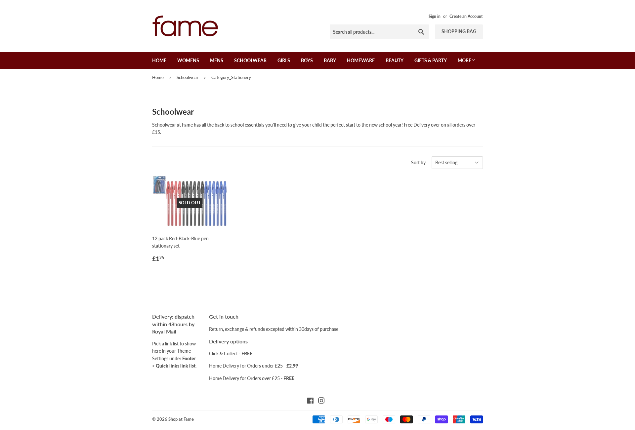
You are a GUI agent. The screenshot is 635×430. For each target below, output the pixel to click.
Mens (216, 60)
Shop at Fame (181, 419)
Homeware (361, 60)
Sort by (418, 162)
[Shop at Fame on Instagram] (321, 401)
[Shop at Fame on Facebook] (310, 401)
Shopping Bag (459, 31)
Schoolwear (250, 60)
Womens (188, 60)
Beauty (394, 60)
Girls (283, 60)
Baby (330, 60)
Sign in (435, 16)
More (464, 60)
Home (159, 60)
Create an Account (466, 16)
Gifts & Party (430, 60)
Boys (307, 60)
